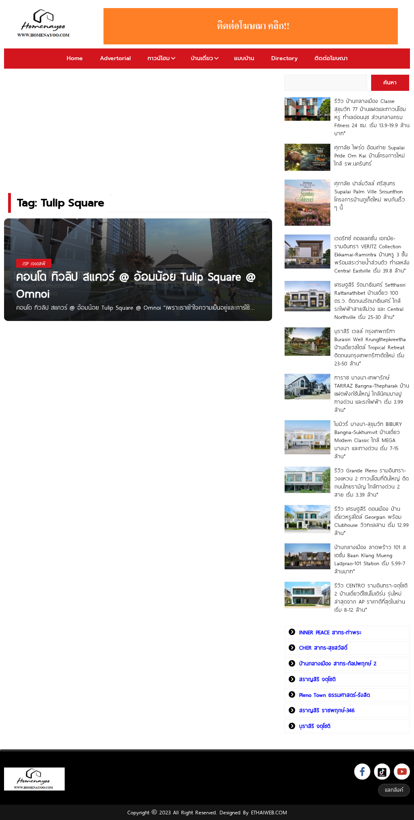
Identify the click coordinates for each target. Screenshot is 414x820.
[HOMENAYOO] (44, 23)
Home (75, 58)
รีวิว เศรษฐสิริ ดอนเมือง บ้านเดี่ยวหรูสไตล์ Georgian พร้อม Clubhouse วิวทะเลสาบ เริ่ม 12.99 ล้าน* (371, 521)
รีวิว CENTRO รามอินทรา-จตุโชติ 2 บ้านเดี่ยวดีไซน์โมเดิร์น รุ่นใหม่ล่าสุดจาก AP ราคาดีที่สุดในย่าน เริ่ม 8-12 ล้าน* (371, 597)
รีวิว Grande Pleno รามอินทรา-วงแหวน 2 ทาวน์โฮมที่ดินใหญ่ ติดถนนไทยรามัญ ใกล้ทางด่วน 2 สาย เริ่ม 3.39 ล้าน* (371, 482)
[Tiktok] (382, 771)
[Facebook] (362, 771)
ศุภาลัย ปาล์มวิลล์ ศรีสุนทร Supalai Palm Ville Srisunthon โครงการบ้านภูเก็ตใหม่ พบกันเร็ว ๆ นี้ (369, 195)
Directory (284, 58)
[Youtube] (402, 771)
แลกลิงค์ (394, 790)
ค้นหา (390, 82)
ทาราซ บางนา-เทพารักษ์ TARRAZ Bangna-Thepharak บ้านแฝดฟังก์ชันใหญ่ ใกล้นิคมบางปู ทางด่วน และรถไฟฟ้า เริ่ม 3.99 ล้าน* (371, 393)
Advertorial (115, 58)
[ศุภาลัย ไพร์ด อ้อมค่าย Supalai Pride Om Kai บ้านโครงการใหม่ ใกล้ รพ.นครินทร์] (307, 157)
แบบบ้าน (244, 58)
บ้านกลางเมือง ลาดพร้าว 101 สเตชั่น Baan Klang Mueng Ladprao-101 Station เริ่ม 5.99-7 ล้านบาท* (370, 559)
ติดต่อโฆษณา (331, 58)
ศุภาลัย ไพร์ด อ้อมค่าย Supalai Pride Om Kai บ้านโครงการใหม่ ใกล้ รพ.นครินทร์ (369, 155)
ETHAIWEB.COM (269, 812)
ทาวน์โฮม (159, 58)
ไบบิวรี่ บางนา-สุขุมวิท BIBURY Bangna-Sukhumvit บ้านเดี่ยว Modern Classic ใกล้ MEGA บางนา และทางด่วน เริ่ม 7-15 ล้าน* (368, 440)
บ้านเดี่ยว (202, 58)
